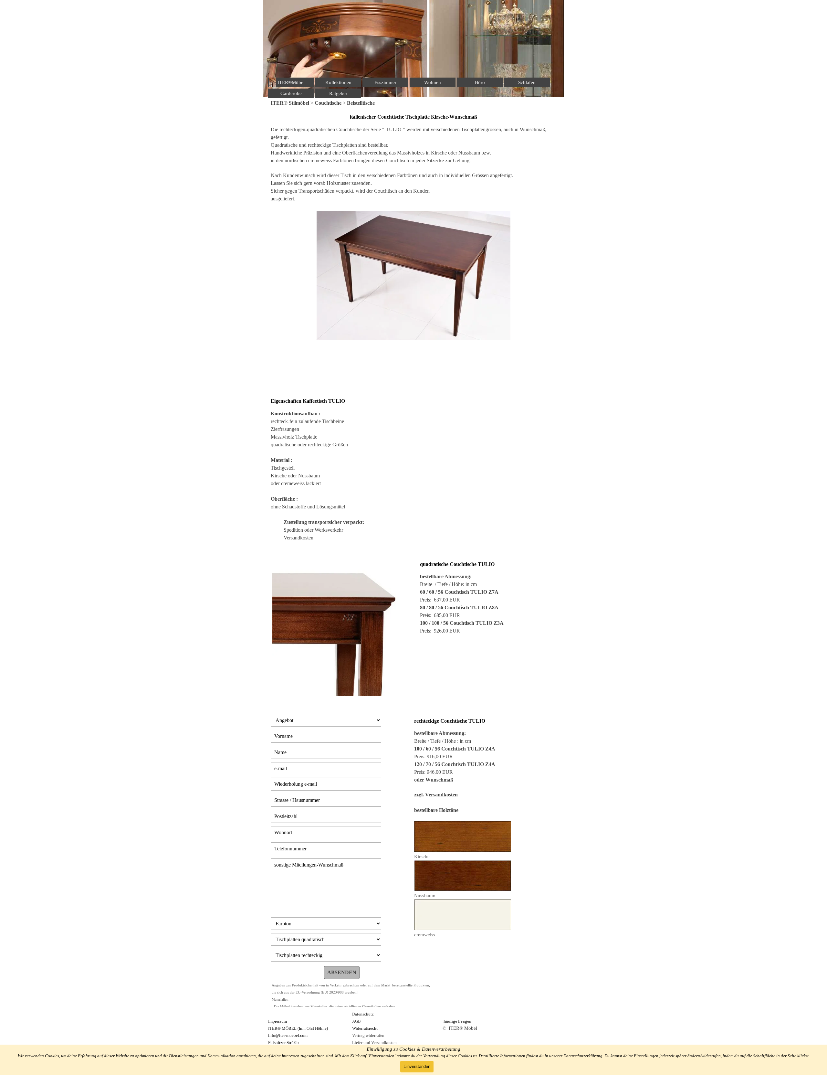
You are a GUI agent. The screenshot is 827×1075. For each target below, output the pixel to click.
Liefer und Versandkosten (374, 1042)
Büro (480, 82)
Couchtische (328, 103)
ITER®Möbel (291, 82)
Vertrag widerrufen (368, 1035)
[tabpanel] (413, 103)
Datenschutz (363, 1014)
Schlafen (527, 82)
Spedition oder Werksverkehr (313, 530)
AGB (356, 1021)
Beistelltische (361, 103)
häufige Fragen (457, 1021)
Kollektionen (338, 82)
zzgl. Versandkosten (436, 794)
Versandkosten (298, 537)
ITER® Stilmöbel (290, 103)
